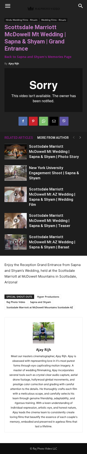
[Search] (81, 6)
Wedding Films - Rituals (53, 19)
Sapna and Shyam (40, 302)
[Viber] (64, 121)
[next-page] (80, 137)
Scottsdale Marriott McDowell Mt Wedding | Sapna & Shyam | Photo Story (54, 151)
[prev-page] (73, 137)
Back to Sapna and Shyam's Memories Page (37, 57)
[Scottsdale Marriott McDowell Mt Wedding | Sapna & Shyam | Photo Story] (15, 151)
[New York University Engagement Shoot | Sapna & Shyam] (15, 173)
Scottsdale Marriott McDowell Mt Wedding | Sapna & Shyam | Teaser (49, 220)
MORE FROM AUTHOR (53, 137)
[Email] (53, 121)
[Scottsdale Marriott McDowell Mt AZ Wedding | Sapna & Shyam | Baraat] (15, 242)
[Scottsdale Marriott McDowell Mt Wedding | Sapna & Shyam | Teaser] (15, 220)
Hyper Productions (48, 296)
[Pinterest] (33, 121)
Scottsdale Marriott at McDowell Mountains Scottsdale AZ (39, 307)
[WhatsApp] (43, 121)
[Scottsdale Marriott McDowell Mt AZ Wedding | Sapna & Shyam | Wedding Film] (15, 194)
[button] (7, 6)
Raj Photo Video (15, 302)
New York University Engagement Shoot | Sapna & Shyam (54, 173)
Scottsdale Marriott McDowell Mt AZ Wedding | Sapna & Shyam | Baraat (52, 242)
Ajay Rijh (13, 63)
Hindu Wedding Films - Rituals (21, 19)
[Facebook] (23, 121)
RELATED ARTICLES (18, 137)
